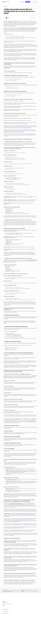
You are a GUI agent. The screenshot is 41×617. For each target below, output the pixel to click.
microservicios (34, 366)
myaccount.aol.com (11, 333)
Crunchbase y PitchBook (31, 58)
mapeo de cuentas (11, 50)
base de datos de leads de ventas (25, 495)
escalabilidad (16, 533)
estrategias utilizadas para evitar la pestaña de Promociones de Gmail (17, 471)
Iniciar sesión (22, 1)
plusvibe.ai (23, 513)
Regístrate (27, 1)
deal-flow (15, 523)
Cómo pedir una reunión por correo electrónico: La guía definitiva (21, 127)
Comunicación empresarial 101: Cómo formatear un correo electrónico (14, 131)
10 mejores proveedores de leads (30, 54)
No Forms (31, 482)
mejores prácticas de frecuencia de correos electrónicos (20, 520)
